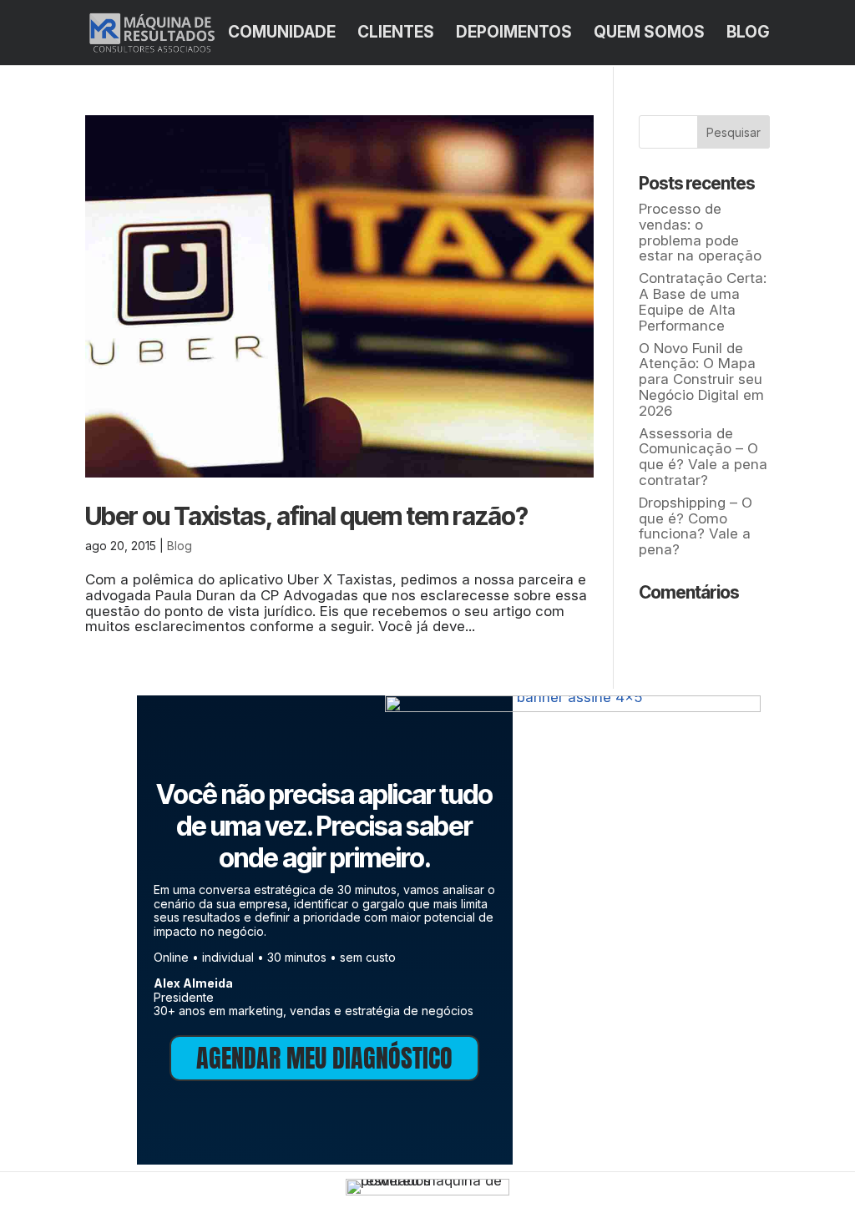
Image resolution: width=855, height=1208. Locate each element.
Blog (748, 34)
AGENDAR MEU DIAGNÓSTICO (324, 1058)
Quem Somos (649, 34)
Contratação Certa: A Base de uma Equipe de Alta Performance (702, 301)
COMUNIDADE (282, 34)
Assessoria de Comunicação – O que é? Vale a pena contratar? (703, 456)
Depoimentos (514, 34)
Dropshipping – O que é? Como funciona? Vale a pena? (695, 526)
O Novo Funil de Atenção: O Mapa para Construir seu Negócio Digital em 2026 (701, 379)
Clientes (395, 34)
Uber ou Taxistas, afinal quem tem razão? (306, 516)
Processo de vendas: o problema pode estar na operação (700, 232)
